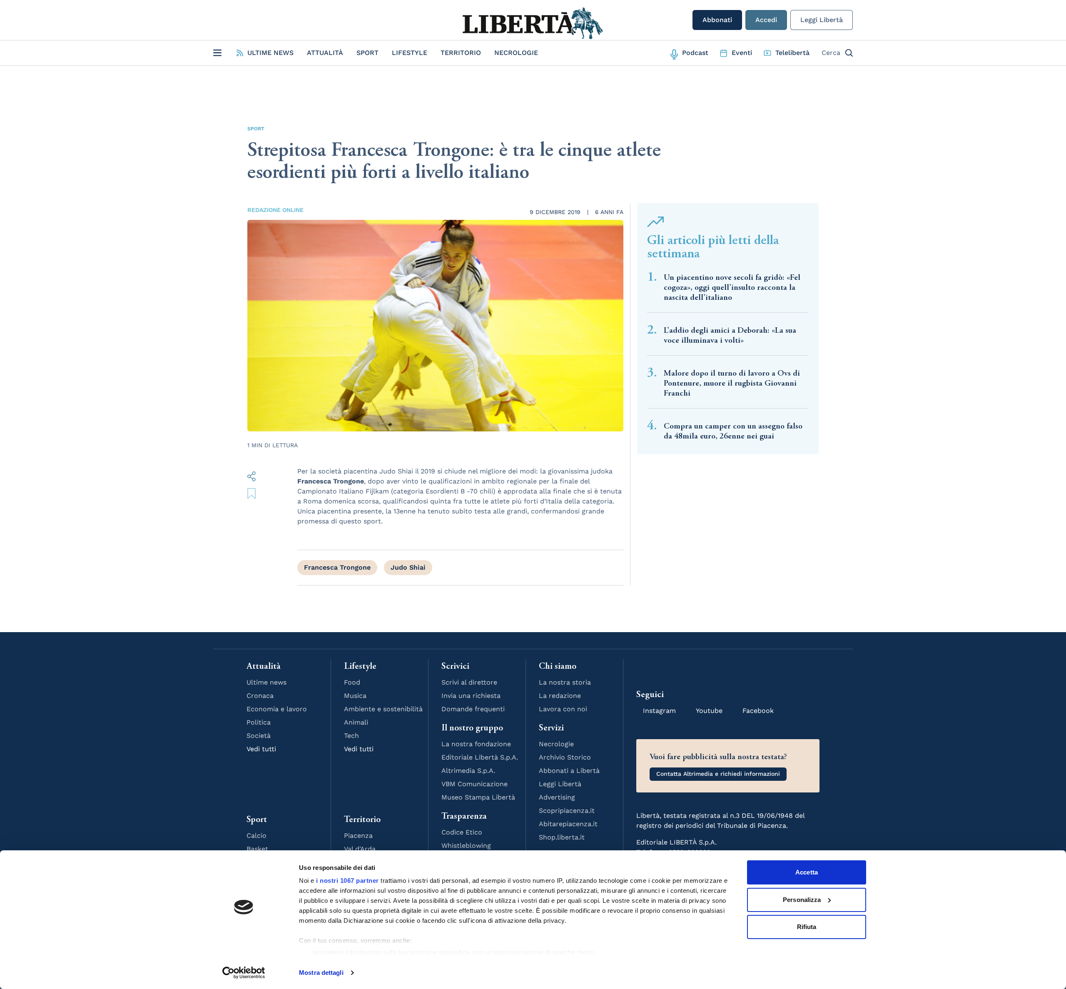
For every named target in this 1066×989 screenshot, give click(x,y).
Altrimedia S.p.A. (468, 771)
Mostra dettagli (321, 972)
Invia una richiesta (471, 696)
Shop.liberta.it (562, 837)
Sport (367, 53)
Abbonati (717, 20)
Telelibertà (792, 53)
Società (259, 736)
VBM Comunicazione (474, 784)
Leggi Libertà (821, 20)
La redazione (560, 696)
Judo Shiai (408, 567)
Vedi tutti (261, 749)
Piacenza (358, 836)
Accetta (806, 872)
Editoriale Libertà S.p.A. (479, 757)
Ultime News (270, 53)
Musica (355, 696)
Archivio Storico (565, 757)
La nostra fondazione (476, 744)
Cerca (831, 53)
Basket (257, 849)
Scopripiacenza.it (567, 811)
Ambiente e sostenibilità (383, 709)
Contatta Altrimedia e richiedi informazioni (718, 773)
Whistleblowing (466, 845)
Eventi (742, 53)
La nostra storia (565, 682)
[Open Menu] (217, 53)
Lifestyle (409, 53)
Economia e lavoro (277, 709)
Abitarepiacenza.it (568, 824)
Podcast (695, 53)
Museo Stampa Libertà (478, 797)
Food (352, 682)
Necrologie (516, 53)
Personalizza (802, 899)
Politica (259, 722)
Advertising (557, 797)
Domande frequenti (473, 709)
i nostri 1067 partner (347, 880)
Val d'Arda (360, 849)
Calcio (256, 836)
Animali (356, 722)
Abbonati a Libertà (569, 771)
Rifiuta (807, 926)
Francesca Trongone (337, 567)
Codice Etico (461, 832)
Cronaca (260, 696)
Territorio (461, 53)
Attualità (325, 53)
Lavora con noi (563, 709)
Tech (351, 736)
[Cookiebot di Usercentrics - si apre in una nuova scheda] (243, 973)
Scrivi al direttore (469, 682)
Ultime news (266, 682)
